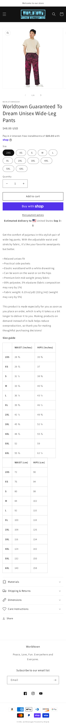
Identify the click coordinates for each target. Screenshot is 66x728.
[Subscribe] (55, 680)
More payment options (33, 214)
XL (7, 160)
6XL (22, 168)
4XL (46, 160)
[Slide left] (25, 95)
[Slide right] (41, 95)
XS (21, 152)
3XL (33, 160)
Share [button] (10, 618)
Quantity (7, 176)
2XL (20, 160)
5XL (8, 168)
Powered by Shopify (41, 722)
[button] (4, 14)
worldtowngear (28, 722)
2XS (8, 152)
